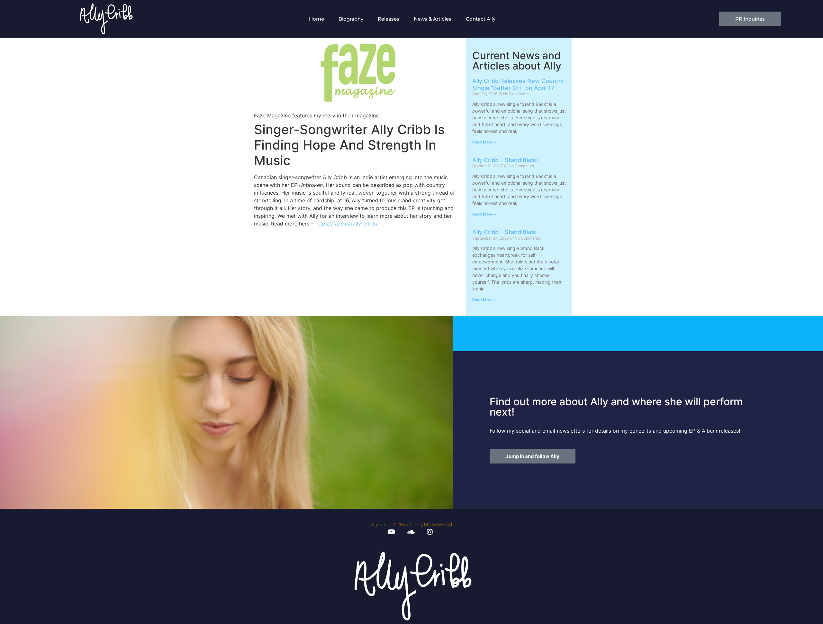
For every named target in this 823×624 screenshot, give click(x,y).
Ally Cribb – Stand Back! (505, 160)
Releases (388, 19)
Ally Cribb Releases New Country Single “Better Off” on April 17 (518, 84)
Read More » (484, 142)
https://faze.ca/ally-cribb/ (346, 223)
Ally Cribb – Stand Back (504, 232)
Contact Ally (480, 19)
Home (316, 19)
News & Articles (432, 19)
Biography (351, 19)
